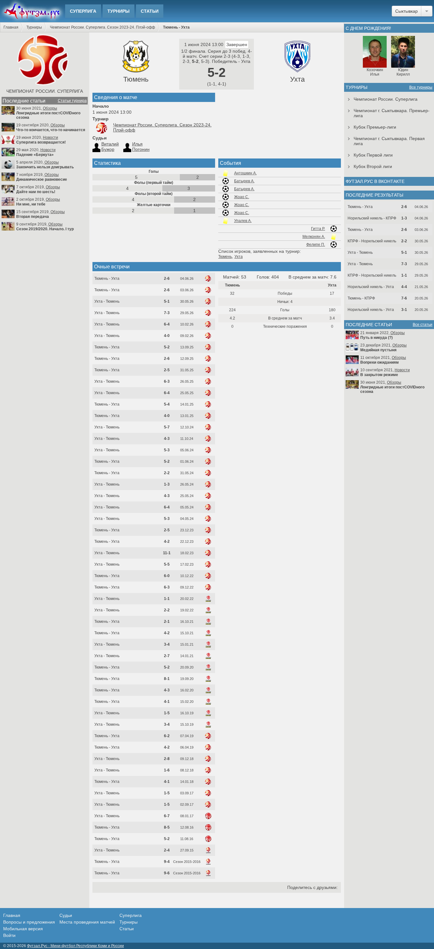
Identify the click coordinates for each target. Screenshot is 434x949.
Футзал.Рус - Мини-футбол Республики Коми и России (75, 946)
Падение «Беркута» (35, 154)
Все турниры (420, 87)
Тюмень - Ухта (106, 278)
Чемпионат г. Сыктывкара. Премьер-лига (392, 113)
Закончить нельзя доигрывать (45, 167)
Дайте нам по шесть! (35, 192)
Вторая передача (32, 216)
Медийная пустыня (378, 350)
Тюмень (135, 79)
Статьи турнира (72, 100)
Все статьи (422, 324)
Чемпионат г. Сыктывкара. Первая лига (389, 141)
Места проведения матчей (87, 922)
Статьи (150, 11)
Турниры (118, 11)
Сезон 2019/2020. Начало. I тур (45, 229)
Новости (50, 137)
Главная (10, 27)
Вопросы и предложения (29, 922)
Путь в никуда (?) (376, 337)
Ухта (297, 79)
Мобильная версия (23, 928)
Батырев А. (244, 181)
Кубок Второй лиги (373, 166)
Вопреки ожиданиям (379, 362)
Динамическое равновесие (41, 179)
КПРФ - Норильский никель (372, 241)
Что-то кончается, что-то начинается (50, 130)
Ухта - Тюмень (106, 301)
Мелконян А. (313, 236)
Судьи (65, 915)
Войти (9, 935)
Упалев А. (243, 221)
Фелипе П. (315, 244)
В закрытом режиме (379, 375)
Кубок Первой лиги (373, 155)
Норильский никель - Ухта (371, 287)
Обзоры (50, 108)
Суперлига (83, 11)
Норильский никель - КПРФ (372, 218)
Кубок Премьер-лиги (375, 127)
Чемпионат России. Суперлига (44, 91)
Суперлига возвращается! (41, 142)
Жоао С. (241, 197)
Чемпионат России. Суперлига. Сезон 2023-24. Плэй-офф (102, 27)
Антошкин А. (245, 173)
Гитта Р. (318, 228)
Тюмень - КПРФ (361, 298)
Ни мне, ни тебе (30, 204)
